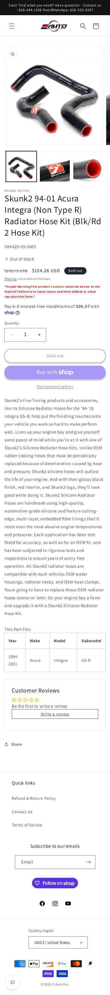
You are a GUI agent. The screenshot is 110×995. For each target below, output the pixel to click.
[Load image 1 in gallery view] (21, 166)
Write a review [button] (55, 714)
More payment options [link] (55, 386)
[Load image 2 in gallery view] (55, 166)
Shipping (10, 279)
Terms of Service (27, 825)
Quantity (11, 323)
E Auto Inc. (61, 984)
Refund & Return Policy (33, 798)
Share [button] (16, 744)
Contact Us (22, 811)
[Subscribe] (88, 862)
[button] (11, 26)
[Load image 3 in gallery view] (88, 166)
